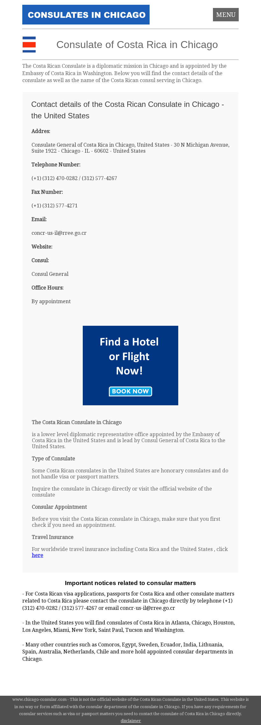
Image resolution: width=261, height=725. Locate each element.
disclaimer (131, 720)
